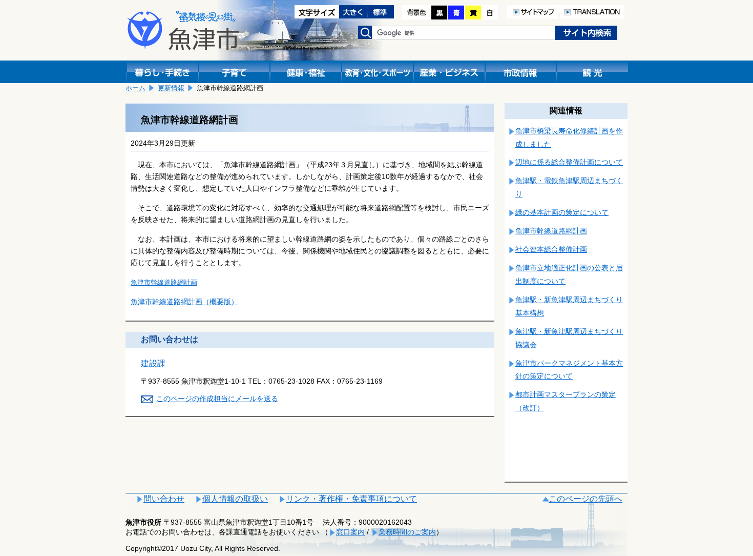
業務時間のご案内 (407, 532)
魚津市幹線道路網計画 (164, 282)
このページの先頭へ (585, 498)
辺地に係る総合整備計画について (569, 162)
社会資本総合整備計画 (551, 249)
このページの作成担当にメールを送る (217, 398)
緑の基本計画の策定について (562, 212)
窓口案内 (350, 532)
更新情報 (171, 88)
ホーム (135, 88)
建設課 (153, 363)
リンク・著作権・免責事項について (351, 498)
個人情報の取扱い (235, 498)
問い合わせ (163, 498)
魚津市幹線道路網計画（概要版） (184, 301)
